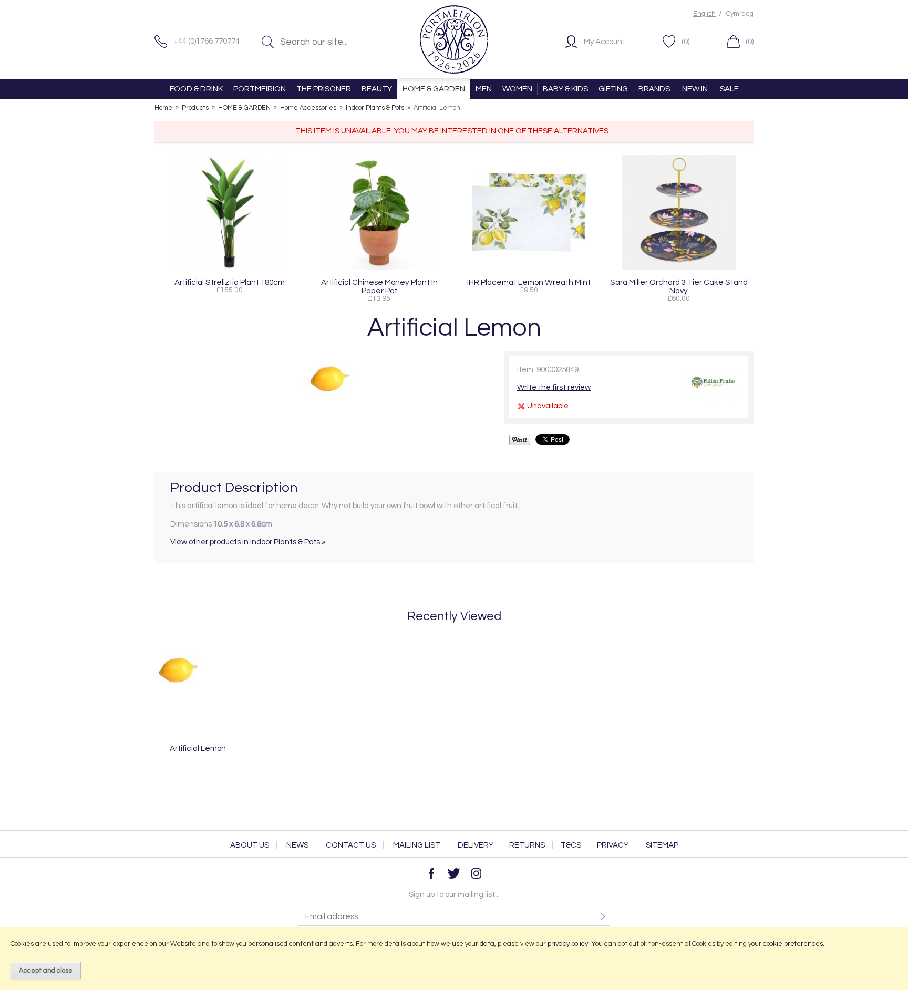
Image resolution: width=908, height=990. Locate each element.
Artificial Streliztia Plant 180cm (229, 282)
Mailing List (416, 845)
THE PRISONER (323, 89)
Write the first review (554, 387)
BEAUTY (377, 89)
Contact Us (351, 845)
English (704, 14)
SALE (729, 89)
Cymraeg (740, 14)
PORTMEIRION (259, 89)
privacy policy (568, 943)
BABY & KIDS (565, 89)
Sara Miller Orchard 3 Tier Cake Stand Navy (679, 286)
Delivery (475, 845)
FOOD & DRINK (196, 89)
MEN (484, 89)
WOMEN (517, 89)
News (297, 845)
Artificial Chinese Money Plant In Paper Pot (379, 286)
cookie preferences (793, 943)
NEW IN (695, 89)
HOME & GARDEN (434, 89)
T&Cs (571, 845)
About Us (249, 845)
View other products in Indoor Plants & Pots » (247, 542)
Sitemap (662, 845)
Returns (527, 845)
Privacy (612, 845)
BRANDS (654, 89)
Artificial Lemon (198, 748)
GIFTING (613, 89)
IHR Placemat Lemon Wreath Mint (529, 282)
